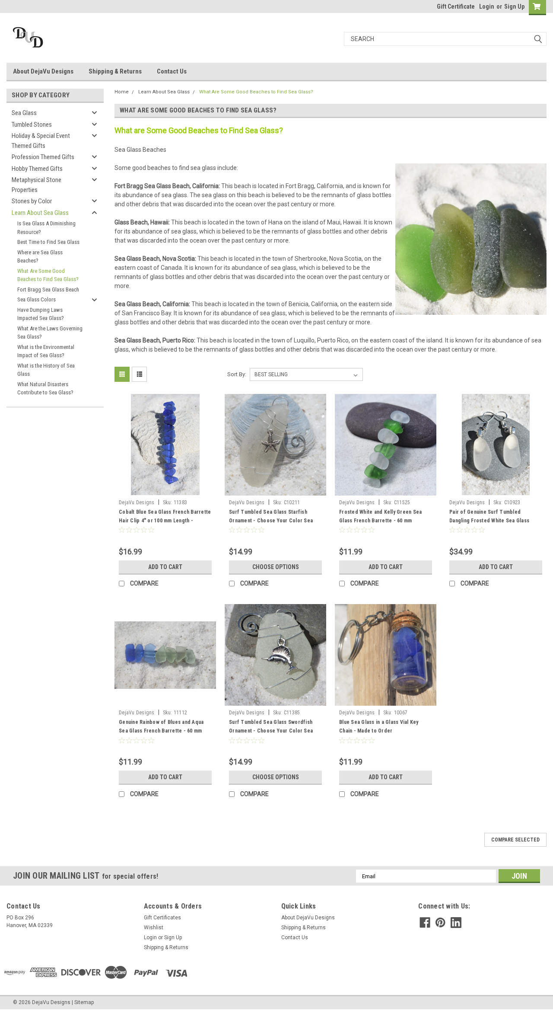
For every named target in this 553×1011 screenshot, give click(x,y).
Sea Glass (24, 113)
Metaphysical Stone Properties (36, 185)
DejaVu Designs (137, 502)
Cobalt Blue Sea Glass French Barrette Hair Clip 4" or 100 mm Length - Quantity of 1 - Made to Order (165, 520)
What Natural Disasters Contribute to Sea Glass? (46, 388)
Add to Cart (165, 566)
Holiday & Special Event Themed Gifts (41, 141)
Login (486, 6)
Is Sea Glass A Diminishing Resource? (46, 227)
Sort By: (236, 374)
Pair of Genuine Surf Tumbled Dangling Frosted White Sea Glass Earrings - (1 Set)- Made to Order (489, 520)
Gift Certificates (162, 918)
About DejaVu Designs (43, 71)
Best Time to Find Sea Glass (48, 242)
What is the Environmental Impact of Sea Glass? (45, 351)
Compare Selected (515, 840)
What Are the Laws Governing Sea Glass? (50, 332)
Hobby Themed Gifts (37, 169)
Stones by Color (32, 201)
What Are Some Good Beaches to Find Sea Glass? (48, 275)
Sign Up (514, 6)
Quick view (165, 489)
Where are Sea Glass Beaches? (40, 256)
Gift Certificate (456, 6)
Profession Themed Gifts (43, 157)
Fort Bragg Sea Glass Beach (48, 289)
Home (121, 92)
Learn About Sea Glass (40, 213)
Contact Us (172, 71)
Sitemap (84, 1002)
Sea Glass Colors (36, 299)
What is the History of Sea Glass (46, 370)
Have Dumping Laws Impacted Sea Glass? (40, 314)
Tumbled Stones (32, 124)
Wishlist (153, 928)
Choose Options (275, 566)
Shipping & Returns (115, 71)
